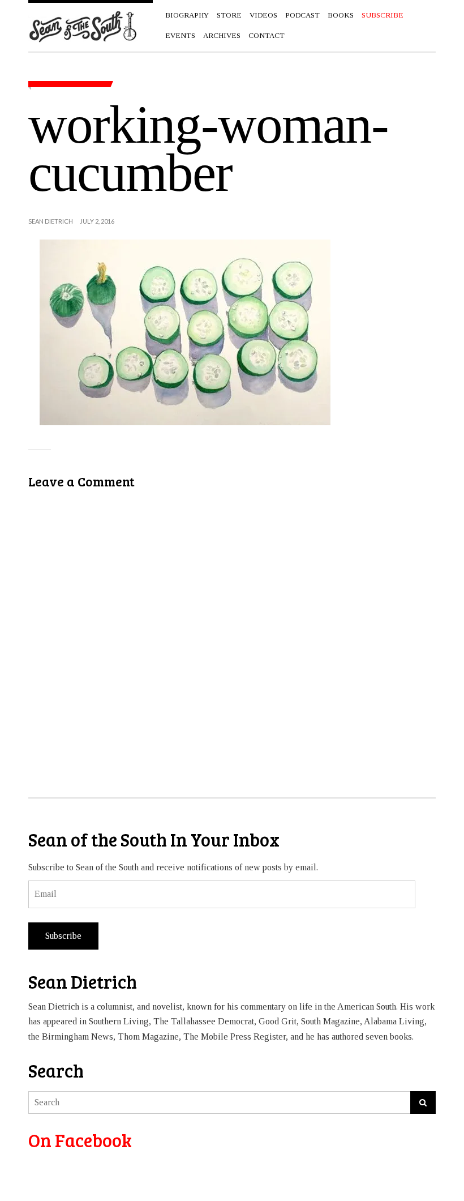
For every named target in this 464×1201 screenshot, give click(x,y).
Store (229, 15)
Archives (221, 35)
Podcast (302, 15)
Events (180, 35)
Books (341, 15)
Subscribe (63, 936)
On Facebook (80, 1140)
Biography (187, 15)
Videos (263, 15)
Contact (266, 35)
